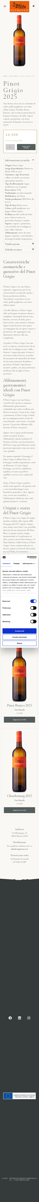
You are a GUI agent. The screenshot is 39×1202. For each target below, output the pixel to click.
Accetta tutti (19, 631)
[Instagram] (28, 1018)
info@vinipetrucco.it (19, 849)
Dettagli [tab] (17, 563)
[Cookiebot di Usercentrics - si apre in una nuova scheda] (28, 557)
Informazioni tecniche (17, 160)
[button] (4, 6)
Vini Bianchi (14, 76)
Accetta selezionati (19, 637)
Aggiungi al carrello (26, 147)
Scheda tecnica (13, 249)
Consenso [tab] (6, 563)
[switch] (33, 608)
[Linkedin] (19, 1018)
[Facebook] (10, 1018)
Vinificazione (12, 244)
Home (5, 76)
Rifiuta (19, 643)
